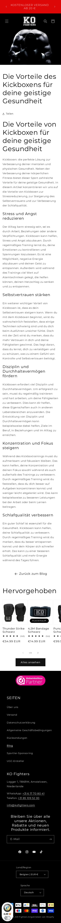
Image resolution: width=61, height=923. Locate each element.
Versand (12, 714)
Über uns (12, 707)
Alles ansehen (30, 662)
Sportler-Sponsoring (20, 753)
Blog (10, 745)
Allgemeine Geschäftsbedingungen (29, 730)
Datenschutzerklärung (21, 722)
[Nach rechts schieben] (38, 653)
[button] (7, 21)
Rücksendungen (17, 737)
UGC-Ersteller (15, 761)
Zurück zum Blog (33, 574)
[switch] (7, 918)
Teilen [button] (9, 113)
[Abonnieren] (50, 839)
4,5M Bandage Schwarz (38, 630)
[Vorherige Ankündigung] (6, 6)
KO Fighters (21, 917)
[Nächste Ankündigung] (54, 6)
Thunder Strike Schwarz (14, 630)
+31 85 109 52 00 (28, 798)
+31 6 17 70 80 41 (33, 793)
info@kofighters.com (21, 805)
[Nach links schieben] (23, 653)
